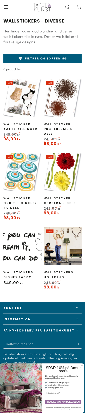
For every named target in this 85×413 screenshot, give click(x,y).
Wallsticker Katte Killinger (20, 126)
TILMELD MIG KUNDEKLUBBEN (63, 402)
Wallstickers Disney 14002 (18, 274)
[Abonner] (79, 344)
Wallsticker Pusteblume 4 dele (58, 129)
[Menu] (6, 7)
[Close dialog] (82, 366)
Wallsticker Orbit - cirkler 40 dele (20, 203)
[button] (67, 7)
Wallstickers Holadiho (59, 274)
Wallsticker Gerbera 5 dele (60, 200)
